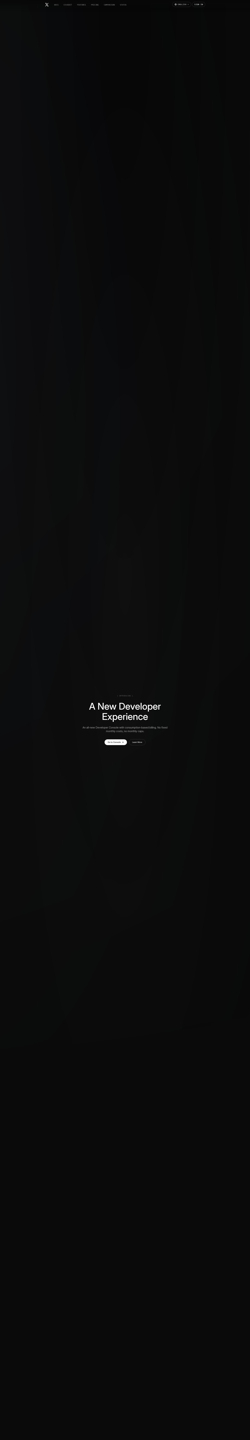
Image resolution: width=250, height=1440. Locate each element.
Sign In (198, 4)
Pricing (95, 5)
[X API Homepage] (47, 5)
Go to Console (114, 742)
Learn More (137, 742)
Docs (56, 5)
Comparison (109, 5)
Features (81, 5)
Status (123, 5)
